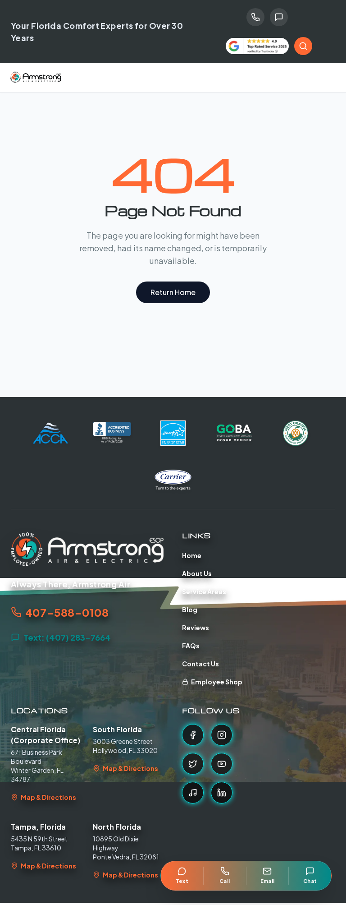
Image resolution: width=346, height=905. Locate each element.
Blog (189, 609)
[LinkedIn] (221, 792)
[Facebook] (193, 735)
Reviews (195, 627)
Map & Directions (48, 797)
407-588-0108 (67, 612)
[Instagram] (221, 735)
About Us (197, 573)
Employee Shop (216, 682)
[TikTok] (193, 792)
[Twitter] (193, 764)
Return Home (173, 292)
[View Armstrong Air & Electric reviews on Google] (257, 46)
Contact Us (200, 664)
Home (191, 555)
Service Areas (204, 591)
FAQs (191, 646)
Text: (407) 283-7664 (67, 637)
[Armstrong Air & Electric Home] (35, 77)
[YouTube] (221, 764)
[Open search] (303, 46)
